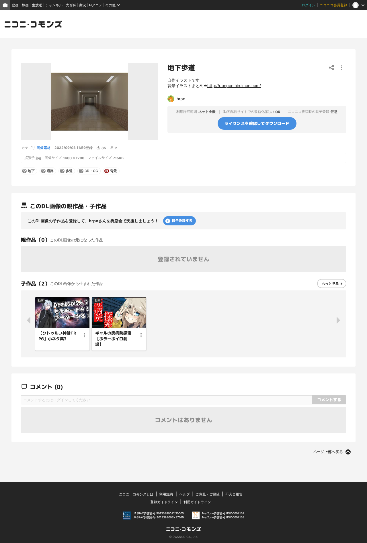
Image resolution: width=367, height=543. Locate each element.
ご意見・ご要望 (208, 494)
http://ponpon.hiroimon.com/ (234, 85)
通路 (50, 171)
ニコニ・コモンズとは (136, 494)
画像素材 (43, 147)
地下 (31, 171)
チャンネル (54, 5)
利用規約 (166, 494)
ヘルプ (184, 494)
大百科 (71, 5)
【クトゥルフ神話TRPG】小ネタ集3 (57, 335)
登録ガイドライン (164, 502)
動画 (15, 5)
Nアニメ (95, 5)
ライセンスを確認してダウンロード (257, 123)
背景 (113, 171)
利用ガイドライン (197, 502)
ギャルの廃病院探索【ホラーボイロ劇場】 (113, 338)
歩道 (69, 171)
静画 (25, 5)
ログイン (308, 5)
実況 (82, 5)
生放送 (37, 5)
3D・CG (91, 171)
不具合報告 (234, 494)
